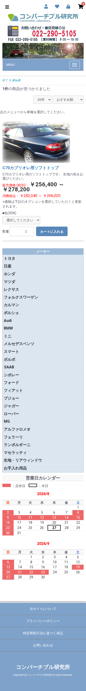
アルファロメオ (17, 429)
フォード (11, 382)
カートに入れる (52, 232)
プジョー (11, 398)
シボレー (11, 375)
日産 (7, 266)
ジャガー (11, 406)
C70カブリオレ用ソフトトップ (30, 167)
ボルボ (16, 80)
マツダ (9, 281)
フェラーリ (13, 437)
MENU (10, 64)
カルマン (11, 305)
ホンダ (9, 274)
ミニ (7, 336)
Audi (8, 320)
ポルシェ (11, 312)
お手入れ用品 (15, 468)
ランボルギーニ (17, 444)
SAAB (9, 367)
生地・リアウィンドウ (23, 460)
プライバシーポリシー (43, 621)
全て (5, 80)
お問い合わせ (43, 645)
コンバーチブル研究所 (43, 667)
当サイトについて (43, 609)
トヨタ (9, 258)
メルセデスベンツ (19, 343)
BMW (8, 328)
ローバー (11, 414)
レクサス (11, 289)
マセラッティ (15, 452)
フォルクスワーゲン (21, 297)
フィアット (13, 390)
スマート (11, 351)
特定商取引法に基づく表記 (43, 633)
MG (7, 421)
